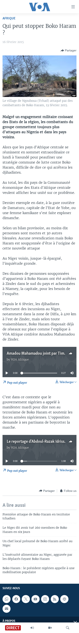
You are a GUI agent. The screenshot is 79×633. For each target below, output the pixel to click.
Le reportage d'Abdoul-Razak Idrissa (36, 442)
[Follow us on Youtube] (35, 599)
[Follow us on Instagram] (45, 599)
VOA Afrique (20, 359)
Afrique (9, 18)
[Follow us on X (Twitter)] (26, 599)
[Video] (50, 627)
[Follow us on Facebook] (16, 599)
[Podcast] (64, 599)
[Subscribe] (7, 609)
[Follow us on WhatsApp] (7, 599)
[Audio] (32, 627)
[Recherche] (67, 627)
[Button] (68, 50)
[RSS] (55, 599)
